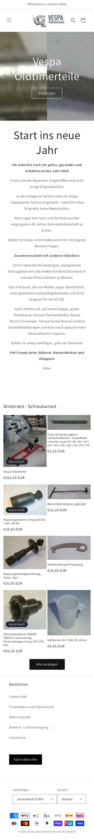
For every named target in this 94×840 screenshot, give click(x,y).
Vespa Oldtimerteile (39, 831)
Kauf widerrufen (25, 759)
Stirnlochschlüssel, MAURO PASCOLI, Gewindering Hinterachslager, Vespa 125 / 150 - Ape (24, 639)
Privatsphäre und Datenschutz (31, 707)
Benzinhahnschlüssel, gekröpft (66, 504)
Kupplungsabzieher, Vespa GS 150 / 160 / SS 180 (24, 521)
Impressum (17, 738)
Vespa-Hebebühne (15, 471)
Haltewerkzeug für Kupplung (65, 564)
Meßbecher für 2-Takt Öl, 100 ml (67, 640)
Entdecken (47, 93)
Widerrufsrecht (20, 717)
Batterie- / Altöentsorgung (28, 727)
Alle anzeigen (47, 664)
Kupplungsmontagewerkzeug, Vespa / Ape (22, 575)
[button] (9, 20)
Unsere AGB (17, 697)
